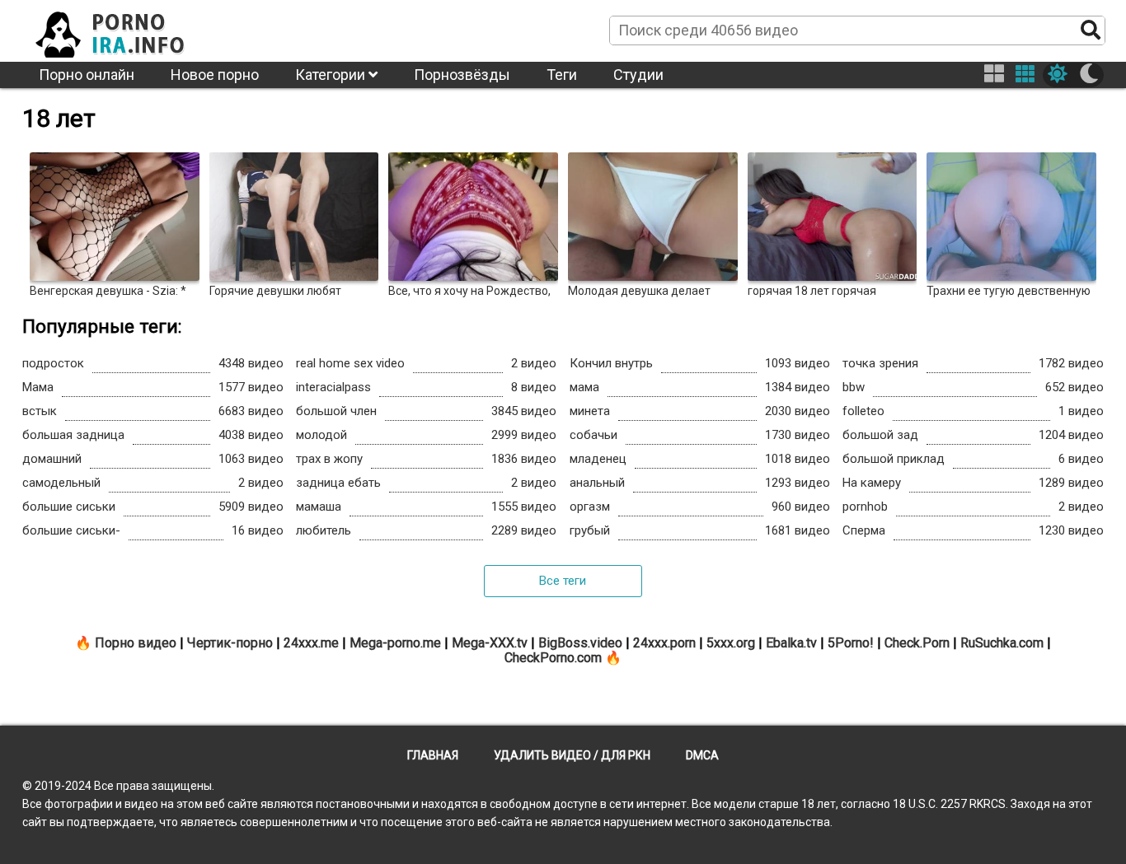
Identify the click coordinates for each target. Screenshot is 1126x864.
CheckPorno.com (553, 658)
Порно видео (135, 643)
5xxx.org (730, 643)
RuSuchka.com (1002, 643)
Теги (562, 74)
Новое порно (215, 74)
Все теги (562, 580)
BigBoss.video (580, 643)
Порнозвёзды (462, 74)
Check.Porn (917, 643)
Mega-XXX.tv (490, 643)
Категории (331, 74)
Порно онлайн (86, 74)
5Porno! (851, 643)
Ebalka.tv (791, 643)
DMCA (702, 755)
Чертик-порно (230, 643)
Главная (432, 755)
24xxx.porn (664, 643)
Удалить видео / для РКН (572, 755)
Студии (638, 74)
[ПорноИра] (125, 29)
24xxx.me (311, 643)
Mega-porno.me (395, 643)
